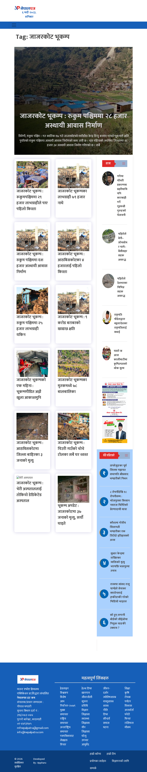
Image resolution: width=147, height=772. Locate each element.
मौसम (128, 727)
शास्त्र (105, 705)
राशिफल (129, 723)
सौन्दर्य (106, 718)
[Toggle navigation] (14, 25)
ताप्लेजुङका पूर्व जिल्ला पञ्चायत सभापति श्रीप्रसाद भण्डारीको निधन (119, 472)
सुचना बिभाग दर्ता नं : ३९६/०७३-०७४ (27, 713)
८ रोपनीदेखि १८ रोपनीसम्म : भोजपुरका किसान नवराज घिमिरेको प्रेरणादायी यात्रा (120, 501)
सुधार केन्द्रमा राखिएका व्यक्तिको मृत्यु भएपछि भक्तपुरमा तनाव (120, 562)
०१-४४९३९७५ (24, 723)
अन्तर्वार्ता (129, 710)
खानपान (86, 692)
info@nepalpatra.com (30, 732)
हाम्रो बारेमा (95, 754)
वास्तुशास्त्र (108, 701)
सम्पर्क (93, 768)
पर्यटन (128, 701)
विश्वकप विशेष (64, 695)
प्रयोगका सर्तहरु (98, 761)
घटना (105, 727)
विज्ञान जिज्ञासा (86, 712)
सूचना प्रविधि (85, 703)
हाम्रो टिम (111, 754)
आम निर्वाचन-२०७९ (67, 703)
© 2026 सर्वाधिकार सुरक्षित (19, 763)
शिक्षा (127, 688)
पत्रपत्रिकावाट (67, 736)
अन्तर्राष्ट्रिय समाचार (65, 729)
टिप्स (105, 714)
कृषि (127, 692)
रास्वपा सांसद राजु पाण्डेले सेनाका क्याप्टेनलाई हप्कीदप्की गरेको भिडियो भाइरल (120, 593)
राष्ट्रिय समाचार (64, 720)
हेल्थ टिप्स (87, 688)
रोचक (128, 697)
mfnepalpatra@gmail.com (33, 728)
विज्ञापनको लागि (120, 761)
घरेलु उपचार (85, 738)
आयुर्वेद (85, 744)
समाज (106, 723)
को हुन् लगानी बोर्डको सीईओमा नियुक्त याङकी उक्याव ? (119, 621)
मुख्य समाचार (64, 712)
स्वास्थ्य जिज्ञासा (86, 720)
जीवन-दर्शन (106, 690)
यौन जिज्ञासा (86, 729)
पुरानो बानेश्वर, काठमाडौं (29, 719)
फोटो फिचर (128, 716)
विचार (63, 744)
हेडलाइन (64, 688)
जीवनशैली (87, 697)
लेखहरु (64, 740)
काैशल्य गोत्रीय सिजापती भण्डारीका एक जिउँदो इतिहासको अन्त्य (119, 531)
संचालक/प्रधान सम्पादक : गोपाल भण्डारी (30, 704)
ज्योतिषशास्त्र (109, 697)
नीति (105, 710)
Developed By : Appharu (39, 761)
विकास (128, 705)
